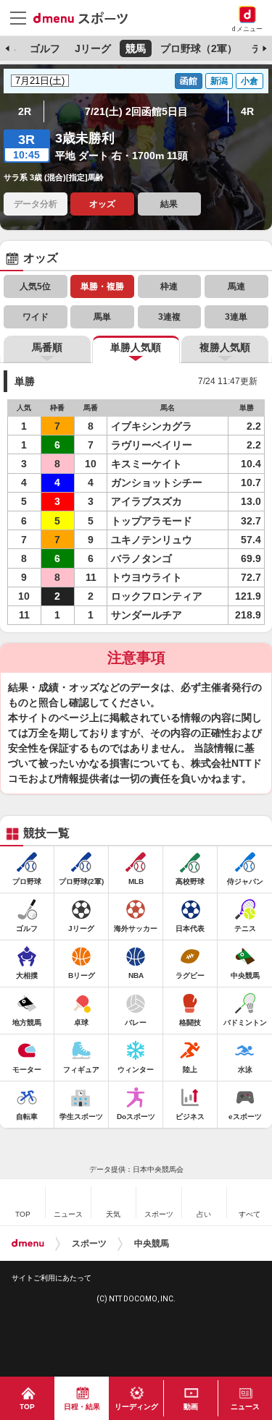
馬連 (236, 286)
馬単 (102, 317)
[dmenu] (28, 1243)
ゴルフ (45, 48)
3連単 (236, 317)
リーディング (136, 1407)
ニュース (245, 1407)
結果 (169, 204)
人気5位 (35, 286)
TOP (27, 1407)
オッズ (102, 204)
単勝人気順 (135, 347)
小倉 (249, 81)
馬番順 (47, 347)
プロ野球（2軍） (198, 48)
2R (24, 111)
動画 (191, 1407)
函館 (188, 81)
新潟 (219, 81)
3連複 (169, 317)
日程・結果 (82, 1407)
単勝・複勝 (102, 286)
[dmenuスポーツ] (86, 17)
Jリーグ (93, 48)
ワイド (35, 317)
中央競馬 (151, 1243)
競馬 (135, 48)
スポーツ (89, 1243)
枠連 (169, 286)
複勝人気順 (224, 347)
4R (247, 111)
